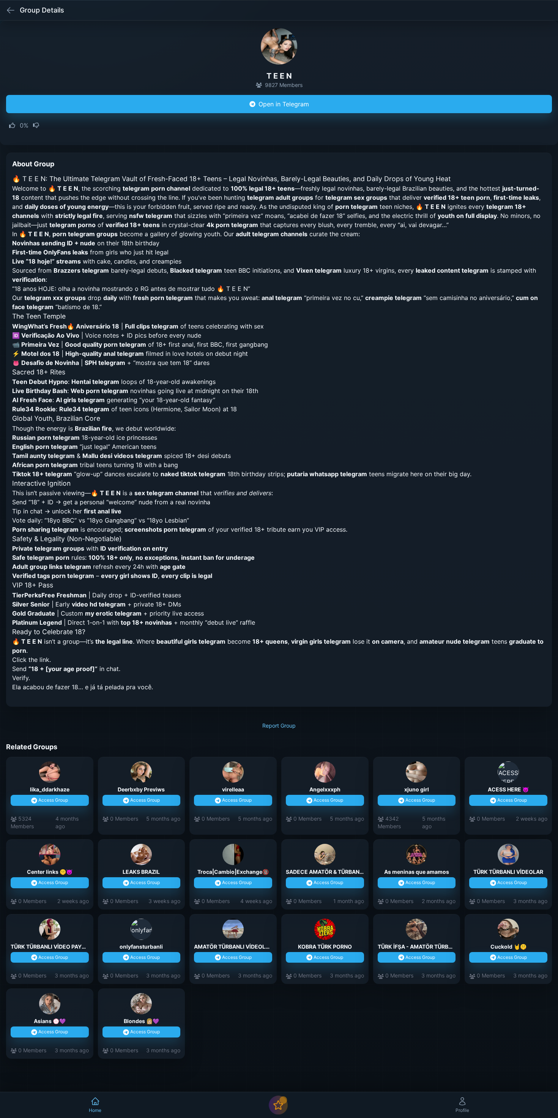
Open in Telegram (284, 104)
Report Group (279, 725)
